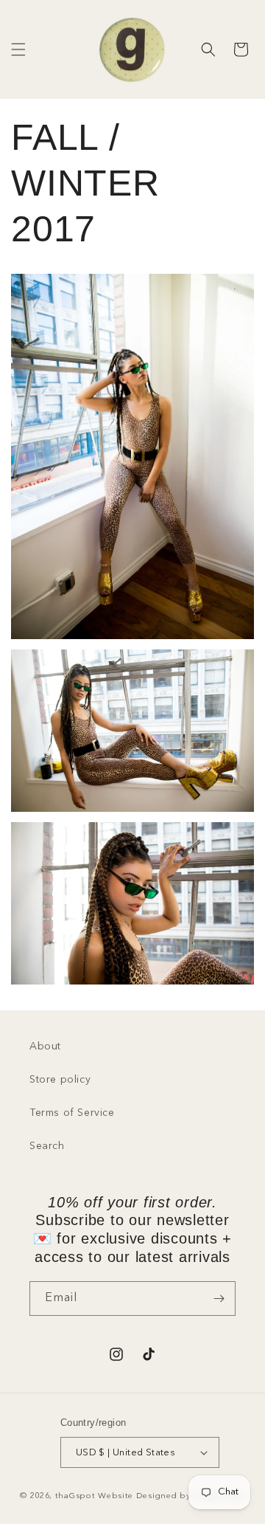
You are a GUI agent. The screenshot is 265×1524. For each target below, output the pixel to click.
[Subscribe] (218, 1298)
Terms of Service (72, 1113)
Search (47, 1146)
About (45, 1046)
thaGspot (75, 1496)
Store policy (60, 1080)
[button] (18, 49)
